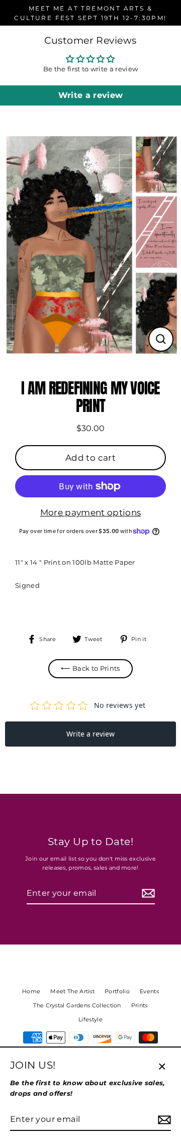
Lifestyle (90, 1019)
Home (31, 991)
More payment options (90, 512)
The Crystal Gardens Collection (77, 1005)
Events (149, 991)
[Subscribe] (147, 894)
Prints (139, 1005)
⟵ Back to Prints (90, 668)
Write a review (90, 95)
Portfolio (117, 991)
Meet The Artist (72, 991)
